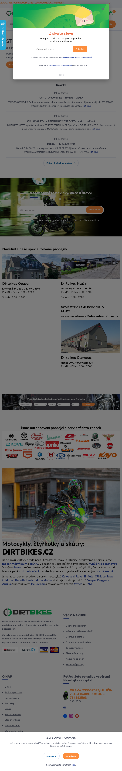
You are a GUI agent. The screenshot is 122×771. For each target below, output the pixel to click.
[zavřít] (102, 9)
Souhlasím (71, 756)
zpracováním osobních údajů (60, 65)
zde (73, 765)
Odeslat (80, 49)
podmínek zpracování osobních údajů (76, 57)
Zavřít (61, 75)
